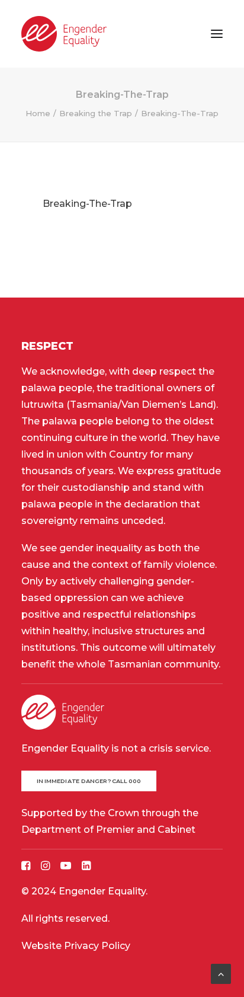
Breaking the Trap (95, 113)
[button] (217, 34)
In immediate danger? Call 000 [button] (89, 780)
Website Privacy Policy (75, 945)
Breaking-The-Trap (87, 203)
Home (37, 113)
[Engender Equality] (64, 34)
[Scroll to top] (221, 973)
